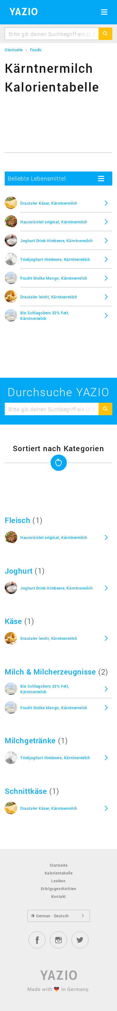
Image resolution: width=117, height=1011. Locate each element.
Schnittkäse (26, 791)
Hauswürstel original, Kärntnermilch (53, 221)
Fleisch (17, 520)
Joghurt (18, 571)
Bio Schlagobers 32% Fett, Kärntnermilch (44, 315)
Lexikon (58, 880)
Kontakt (58, 896)
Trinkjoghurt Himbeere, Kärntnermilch (55, 259)
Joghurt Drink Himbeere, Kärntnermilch (56, 240)
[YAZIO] (21, 12)
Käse (13, 621)
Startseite (59, 865)
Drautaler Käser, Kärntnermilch (48, 203)
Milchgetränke (30, 740)
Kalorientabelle (59, 872)
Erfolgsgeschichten (58, 888)
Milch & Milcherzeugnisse (50, 672)
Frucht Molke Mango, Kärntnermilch (53, 278)
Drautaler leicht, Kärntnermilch (48, 296)
